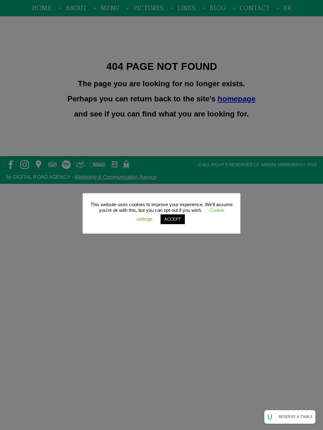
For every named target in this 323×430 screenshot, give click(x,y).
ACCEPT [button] (172, 219)
